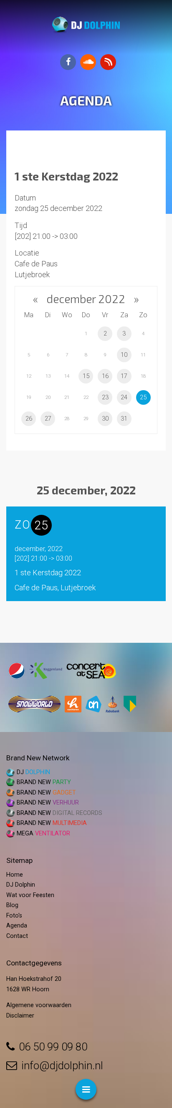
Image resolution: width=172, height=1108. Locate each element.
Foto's (14, 915)
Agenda (16, 925)
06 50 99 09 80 (53, 1046)
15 (86, 376)
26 (28, 418)
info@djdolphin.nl (62, 1065)
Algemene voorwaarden (38, 1005)
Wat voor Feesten (30, 895)
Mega (43, 833)
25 (143, 397)
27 (48, 418)
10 (124, 354)
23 (105, 397)
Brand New (44, 782)
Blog (12, 905)
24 (124, 397)
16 (105, 376)
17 (124, 376)
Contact (17, 936)
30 (105, 418)
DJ (33, 772)
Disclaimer (20, 1015)
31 (124, 418)
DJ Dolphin (20, 884)
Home (14, 874)
